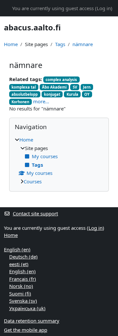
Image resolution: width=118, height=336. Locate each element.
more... (41, 101)
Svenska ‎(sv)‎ (23, 300)
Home (11, 44)
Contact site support (35, 213)
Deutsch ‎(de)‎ (23, 256)
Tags (60, 44)
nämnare (82, 44)
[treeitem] (59, 160)
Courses (33, 181)
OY (86, 94)
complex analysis (61, 79)
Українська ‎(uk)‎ (27, 308)
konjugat (52, 94)
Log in (104, 8)
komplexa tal (23, 87)
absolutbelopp (24, 94)
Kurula (72, 94)
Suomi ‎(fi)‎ (20, 293)
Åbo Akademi (54, 87)
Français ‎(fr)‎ (22, 279)
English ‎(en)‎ (17, 249)
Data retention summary (31, 320)
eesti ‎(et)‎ (19, 264)
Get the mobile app (25, 330)
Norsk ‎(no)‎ (21, 286)
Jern (86, 87)
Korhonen (20, 101)
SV (75, 87)
